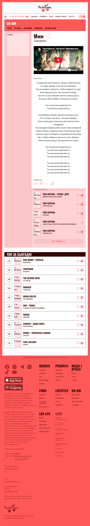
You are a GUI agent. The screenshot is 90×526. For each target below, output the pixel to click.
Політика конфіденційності (62, 429)
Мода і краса (61, 17)
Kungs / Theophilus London (36, 333)
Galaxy (26, 335)
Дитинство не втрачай (52, 197)
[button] (48, 36)
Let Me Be (27, 281)
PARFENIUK (28, 269)
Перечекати (47, 206)
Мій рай (26, 317)
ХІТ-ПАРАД (17, 28)
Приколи (58, 370)
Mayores (26, 262)
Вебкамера (43, 425)
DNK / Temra (29, 305)
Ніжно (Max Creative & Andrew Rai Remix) (59, 224)
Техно (57, 402)
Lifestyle (61, 390)
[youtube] (14, 372)
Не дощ (46, 215)
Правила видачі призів (61, 444)
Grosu (26, 314)
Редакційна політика (59, 439)
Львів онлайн (44, 431)
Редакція (58, 456)
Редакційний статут (60, 434)
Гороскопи (59, 377)
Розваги (43, 17)
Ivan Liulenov (29, 342)
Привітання (59, 398)
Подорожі (59, 405)
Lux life (44, 413)
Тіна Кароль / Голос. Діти (56, 194)
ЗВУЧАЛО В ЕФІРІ (50, 28)
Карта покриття (45, 428)
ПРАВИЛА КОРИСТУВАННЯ (60, 419)
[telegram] (36, 184)
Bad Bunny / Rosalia (33, 259)
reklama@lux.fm (11, 491)
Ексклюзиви (44, 380)
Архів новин (59, 452)
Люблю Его (47, 233)
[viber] (52, 184)
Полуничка (28, 326)
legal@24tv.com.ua (12, 481)
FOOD (42, 390)
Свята (57, 380)
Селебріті (42, 373)
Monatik (27, 287)
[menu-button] (5, 16)
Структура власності (59, 424)
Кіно (51, 17)
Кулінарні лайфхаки (42, 402)
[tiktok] (7, 372)
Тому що (26, 290)
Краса (74, 373)
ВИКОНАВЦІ (38, 28)
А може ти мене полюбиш (34, 308)
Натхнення (73, 17)
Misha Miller (29, 296)
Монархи (42, 370)
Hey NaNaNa (28, 299)
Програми (43, 421)
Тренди (74, 380)
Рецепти (42, 395)
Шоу (40, 377)
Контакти (58, 449)
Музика (42, 384)
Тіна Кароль (40, 40)
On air (9, 28)
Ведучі (41, 418)
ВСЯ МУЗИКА (28, 28)
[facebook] (41, 184)
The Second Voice (31, 278)
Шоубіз (34, 17)
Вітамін (26, 271)
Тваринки (58, 373)
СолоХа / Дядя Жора (34, 323)
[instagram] (14, 367)
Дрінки (41, 398)
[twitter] (47, 184)
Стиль (74, 377)
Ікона (25, 345)
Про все (58, 395)
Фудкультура (44, 407)
